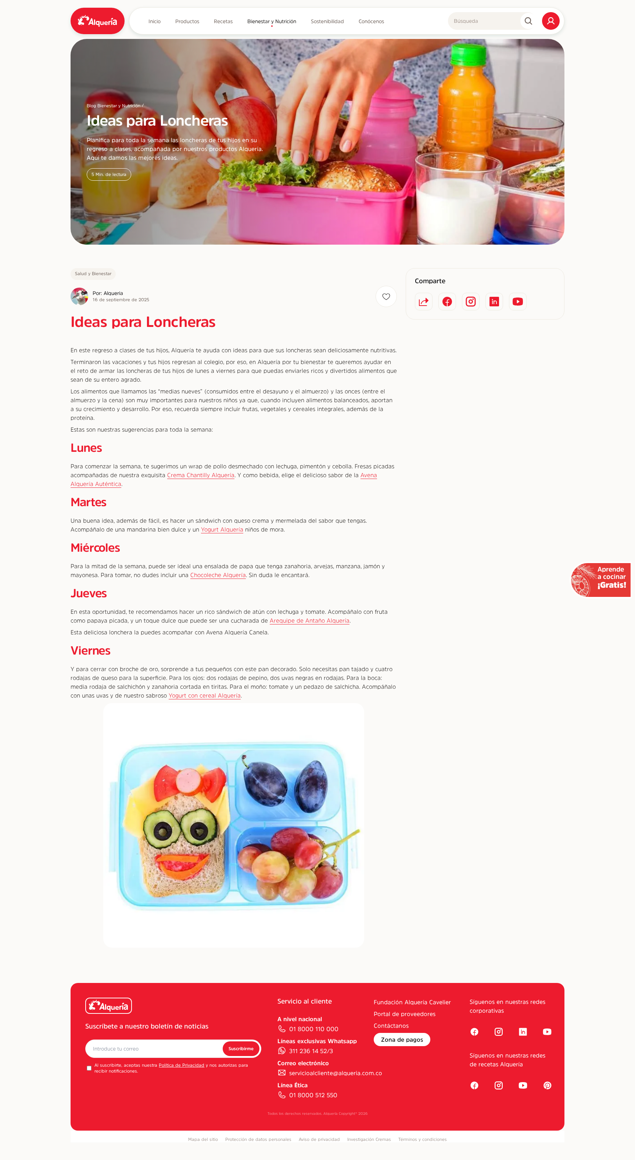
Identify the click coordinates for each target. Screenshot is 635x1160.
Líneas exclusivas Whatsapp (317, 1041)
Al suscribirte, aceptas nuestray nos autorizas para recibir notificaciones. (171, 1068)
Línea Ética (292, 1085)
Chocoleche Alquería (218, 575)
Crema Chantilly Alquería (200, 475)
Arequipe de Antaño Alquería (309, 620)
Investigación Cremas (369, 1139)
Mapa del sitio (203, 1139)
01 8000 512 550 (313, 1095)
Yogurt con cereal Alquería (205, 695)
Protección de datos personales (258, 1139)
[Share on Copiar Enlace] (424, 301)
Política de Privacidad (181, 1065)
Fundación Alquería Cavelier (412, 1002)
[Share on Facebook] (447, 301)
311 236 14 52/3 (311, 1051)
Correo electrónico (303, 1063)
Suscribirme (241, 1048)
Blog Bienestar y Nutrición (113, 106)
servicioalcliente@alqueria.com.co (335, 1073)
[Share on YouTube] (518, 301)
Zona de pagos (402, 1039)
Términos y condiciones (422, 1139)
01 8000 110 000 (313, 1029)
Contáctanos (391, 1025)
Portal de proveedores (404, 1014)
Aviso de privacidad (319, 1139)
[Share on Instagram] (471, 301)
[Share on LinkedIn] (494, 301)
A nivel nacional (299, 1019)
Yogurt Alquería (222, 529)
